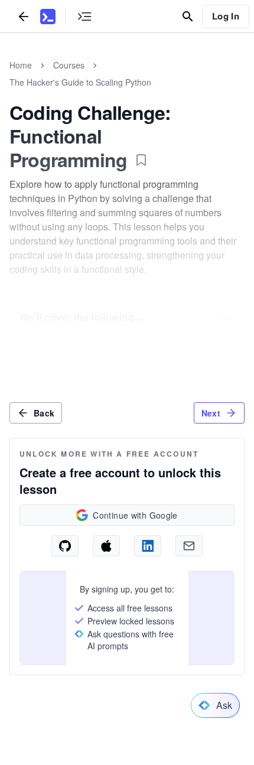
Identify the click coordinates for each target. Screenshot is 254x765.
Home (20, 65)
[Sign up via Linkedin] (147, 545)
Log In (225, 15)
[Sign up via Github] (65, 545)
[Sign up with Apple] (106, 545)
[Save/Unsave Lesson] (141, 160)
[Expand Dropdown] (227, 317)
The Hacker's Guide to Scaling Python (80, 82)
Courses (68, 65)
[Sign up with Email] (189, 545)
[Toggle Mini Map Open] (84, 16)
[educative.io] (48, 16)
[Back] (23, 16)
